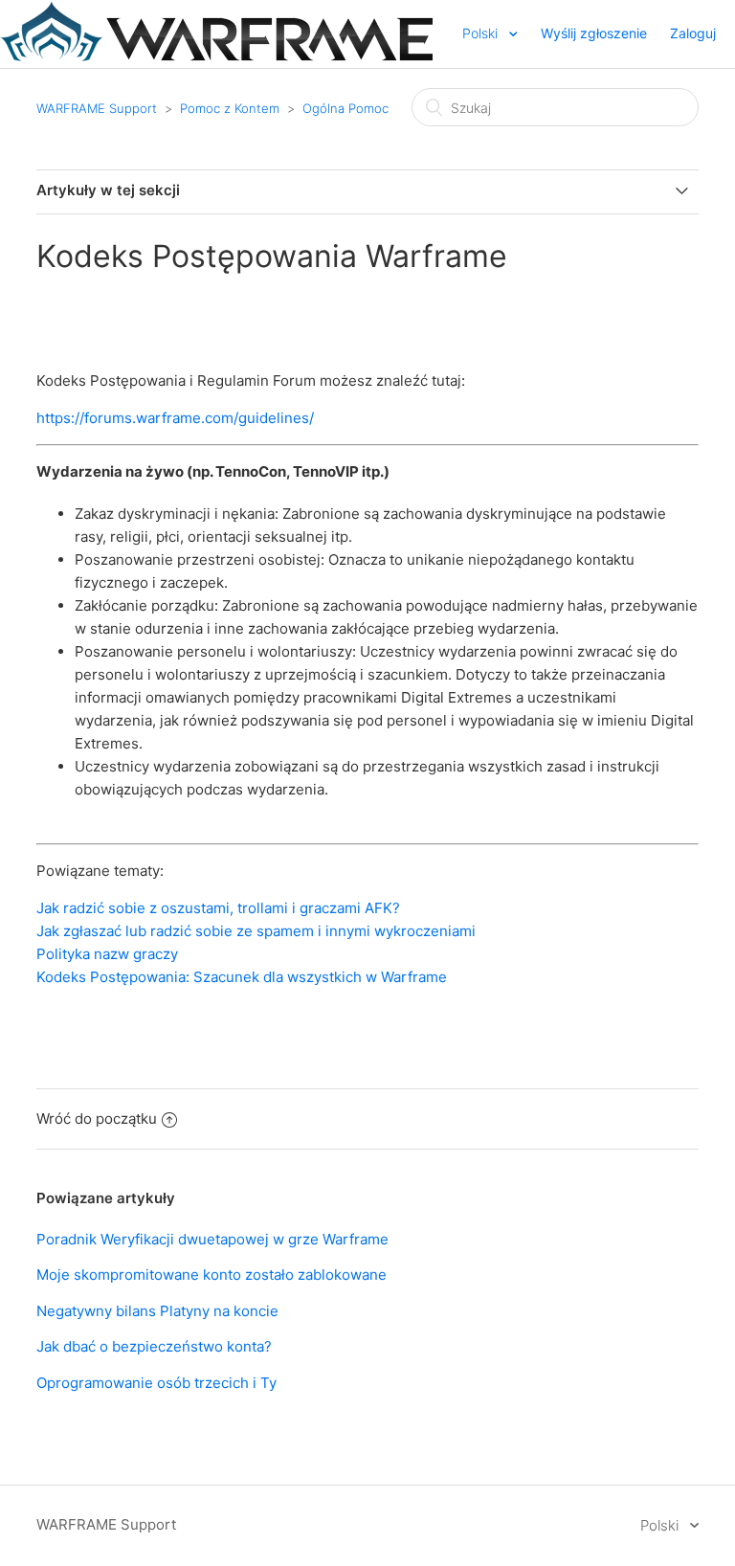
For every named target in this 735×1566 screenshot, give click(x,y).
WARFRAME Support (96, 108)
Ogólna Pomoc (345, 108)
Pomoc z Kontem (229, 108)
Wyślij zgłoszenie (594, 33)
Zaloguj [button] (693, 33)
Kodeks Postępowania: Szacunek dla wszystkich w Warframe (241, 977)
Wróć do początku (96, 1118)
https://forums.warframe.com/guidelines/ (175, 418)
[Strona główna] (216, 56)
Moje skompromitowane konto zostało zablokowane (211, 1274)
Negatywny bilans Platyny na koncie (157, 1311)
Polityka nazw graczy (107, 954)
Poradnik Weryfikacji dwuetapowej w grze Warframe (212, 1239)
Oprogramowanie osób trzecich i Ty (156, 1383)
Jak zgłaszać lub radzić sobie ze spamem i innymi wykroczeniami (256, 931)
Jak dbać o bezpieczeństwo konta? (154, 1346)
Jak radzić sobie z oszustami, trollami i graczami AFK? (218, 908)
